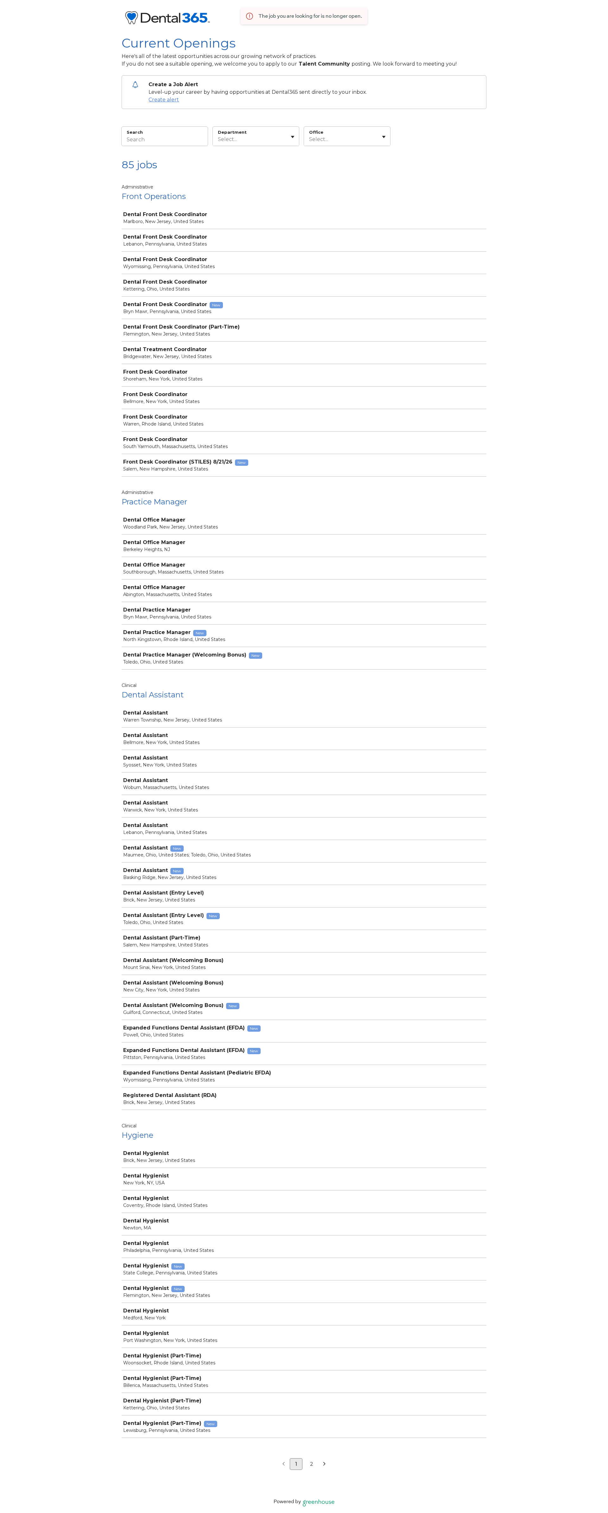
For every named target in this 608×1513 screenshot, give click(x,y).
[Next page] (324, 1464)
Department (232, 132)
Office (316, 132)
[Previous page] (283, 1464)
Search (135, 132)
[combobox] (218, 139)
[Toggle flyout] (292, 137)
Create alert (164, 100)
